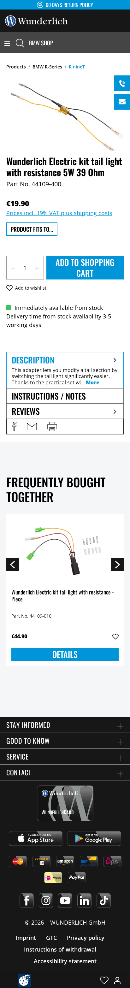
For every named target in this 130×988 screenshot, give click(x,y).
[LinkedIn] (84, 900)
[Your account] (117, 980)
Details (65, 654)
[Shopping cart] (126, 43)
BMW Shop (41, 43)
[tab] (65, 370)
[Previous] (12, 564)
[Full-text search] (20, 43)
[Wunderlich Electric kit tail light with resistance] (65, 550)
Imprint (25, 937)
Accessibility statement (65, 961)
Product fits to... (32, 229)
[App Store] (35, 838)
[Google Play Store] (94, 838)
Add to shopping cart (85, 267)
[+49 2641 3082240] (122, 83)
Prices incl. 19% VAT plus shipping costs (59, 213)
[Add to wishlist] (115, 636)
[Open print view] (52, 426)
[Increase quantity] (37, 267)
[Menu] (7, 43)
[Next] (117, 564)
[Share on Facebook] (14, 426)
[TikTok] (104, 900)
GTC (51, 937)
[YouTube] (65, 900)
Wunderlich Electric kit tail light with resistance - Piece (62, 596)
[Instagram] (46, 900)
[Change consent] (24, 980)
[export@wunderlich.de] (122, 102)
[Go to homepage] (36, 20)
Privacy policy (85, 937)
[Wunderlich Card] (65, 803)
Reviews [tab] (26, 411)
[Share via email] (32, 426)
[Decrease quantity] (13, 267)
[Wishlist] (104, 980)
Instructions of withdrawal (60, 949)
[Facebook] (27, 900)
